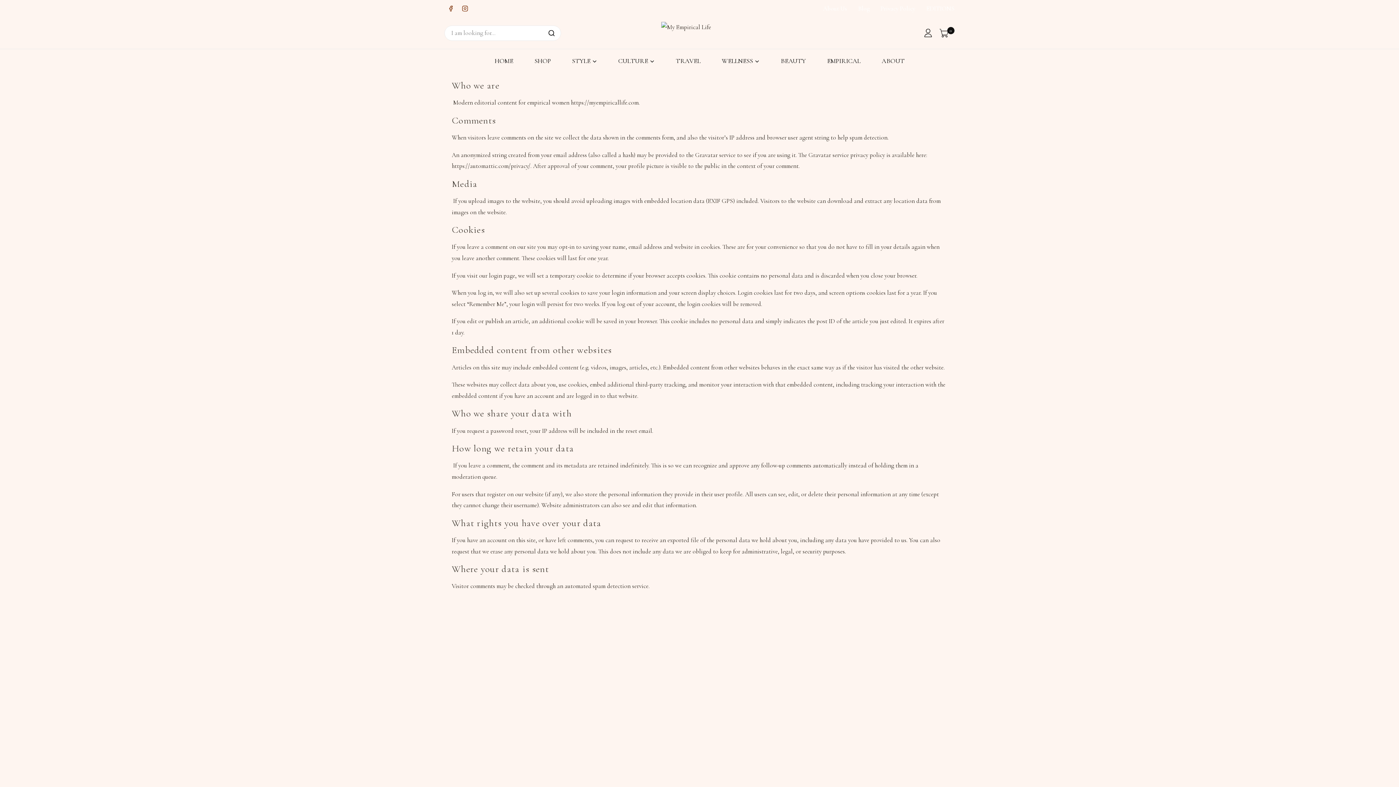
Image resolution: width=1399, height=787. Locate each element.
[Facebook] (450, 9)
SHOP (542, 61)
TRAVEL (688, 61)
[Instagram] (465, 9)
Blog (864, 8)
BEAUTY (793, 61)
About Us (835, 8)
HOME (504, 61)
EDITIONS (940, 8)
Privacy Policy (898, 8)
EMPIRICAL (844, 61)
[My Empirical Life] (688, 33)
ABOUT (893, 61)
